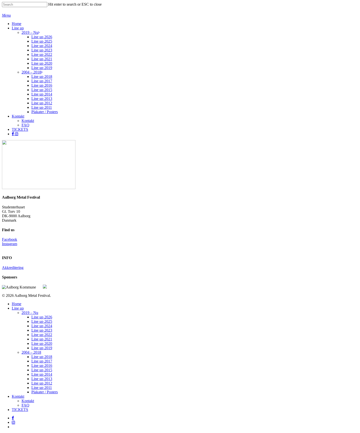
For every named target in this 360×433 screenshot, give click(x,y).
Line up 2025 (41, 321)
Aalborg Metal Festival (28, 10)
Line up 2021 (41, 339)
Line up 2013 (41, 379)
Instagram (9, 244)
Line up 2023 (41, 330)
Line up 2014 (41, 374)
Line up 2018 (41, 357)
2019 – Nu (30, 313)
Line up (18, 308)
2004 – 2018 (31, 352)
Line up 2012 (41, 383)
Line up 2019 (41, 348)
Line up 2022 (41, 335)
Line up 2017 (41, 361)
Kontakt (18, 396)
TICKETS (20, 410)
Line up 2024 (41, 326)
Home (16, 304)
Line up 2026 (41, 317)
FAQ (25, 405)
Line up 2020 (41, 343)
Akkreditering (13, 267)
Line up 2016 (41, 365)
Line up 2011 (41, 387)
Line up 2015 (41, 370)
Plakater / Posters (44, 392)
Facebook (9, 239)
